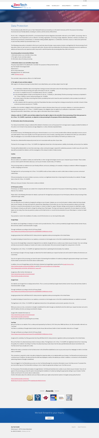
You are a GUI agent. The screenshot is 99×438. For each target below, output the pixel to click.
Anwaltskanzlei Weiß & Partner (38, 380)
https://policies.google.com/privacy (20, 276)
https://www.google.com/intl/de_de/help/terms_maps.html (26, 268)
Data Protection (82, 427)
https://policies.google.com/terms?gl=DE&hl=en (23, 266)
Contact (84, 5)
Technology (55, 5)
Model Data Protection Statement (19, 380)
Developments (66, 5)
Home (48, 5)
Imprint (74, 427)
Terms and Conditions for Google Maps (50, 266)
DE (83, 0)
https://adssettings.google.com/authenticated (22, 274)
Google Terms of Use (68, 264)
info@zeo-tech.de (19, 74)
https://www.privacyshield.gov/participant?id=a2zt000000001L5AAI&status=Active (31, 231)
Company (76, 5)
